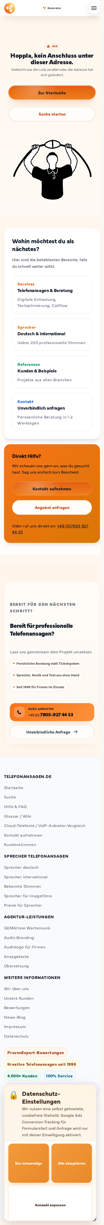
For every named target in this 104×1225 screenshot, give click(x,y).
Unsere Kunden (19, 998)
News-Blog (15, 1017)
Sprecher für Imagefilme (28, 895)
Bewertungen (17, 1007)
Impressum (15, 1026)
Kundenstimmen (20, 844)
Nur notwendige (28, 1163)
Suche (10, 796)
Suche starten (52, 114)
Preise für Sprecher (23, 905)
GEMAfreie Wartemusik (27, 927)
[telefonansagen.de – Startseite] (9, 8)
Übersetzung (16, 965)
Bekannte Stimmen (22, 886)
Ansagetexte (16, 956)
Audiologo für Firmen (24, 946)
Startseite (13, 787)
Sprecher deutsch (21, 867)
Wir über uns (16, 988)
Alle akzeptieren (71, 1163)
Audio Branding (19, 937)
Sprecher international (26, 876)
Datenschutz (16, 1036)
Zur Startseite (52, 92)
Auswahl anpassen (50, 1204)
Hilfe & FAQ (15, 806)
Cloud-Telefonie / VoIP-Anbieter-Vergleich (44, 825)
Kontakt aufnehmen (23, 835)
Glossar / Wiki (17, 816)
